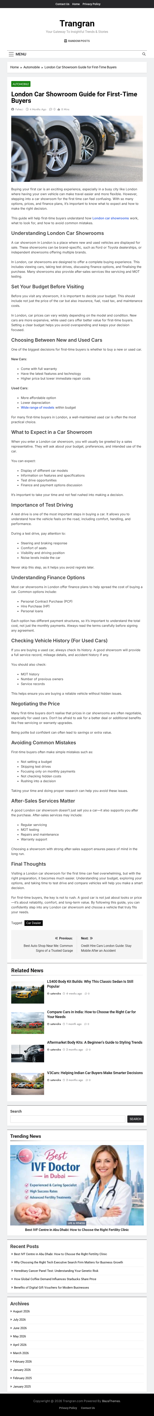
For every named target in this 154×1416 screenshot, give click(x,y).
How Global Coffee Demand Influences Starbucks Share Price (55, 1279)
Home (76, 4)
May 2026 (19, 1336)
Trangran (77, 23)
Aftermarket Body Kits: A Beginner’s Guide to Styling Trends (94, 1042)
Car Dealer (33, 923)
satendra (55, 993)
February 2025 (22, 1378)
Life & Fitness (76, 1223)
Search (16, 1111)
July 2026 (19, 1319)
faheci (19, 109)
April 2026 (19, 1345)
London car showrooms (110, 218)
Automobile (21, 84)
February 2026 (22, 1361)
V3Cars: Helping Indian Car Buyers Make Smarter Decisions (95, 1073)
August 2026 (21, 1311)
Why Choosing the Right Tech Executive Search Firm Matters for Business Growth (68, 1262)
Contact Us (62, 4)
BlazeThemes (111, 1401)
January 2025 (22, 1386)
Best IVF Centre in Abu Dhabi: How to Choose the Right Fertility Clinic (77, 1230)
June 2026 (20, 1328)
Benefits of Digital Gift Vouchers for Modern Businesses (51, 1287)
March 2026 (21, 1353)
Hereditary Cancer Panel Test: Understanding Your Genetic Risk (56, 1271)
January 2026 (22, 1370)
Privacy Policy (91, 4)
